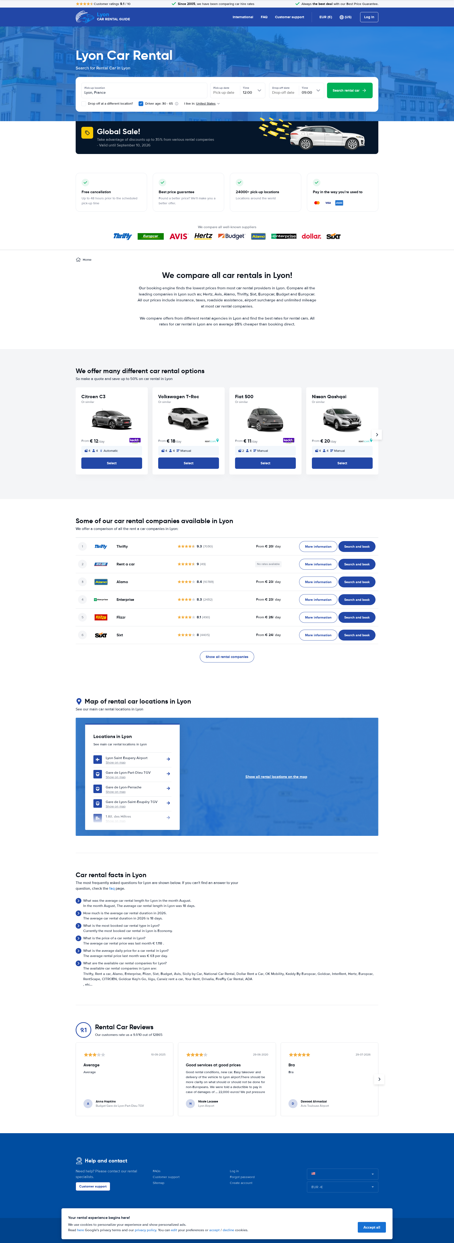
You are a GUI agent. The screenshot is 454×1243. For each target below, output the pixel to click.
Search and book (357, 546)
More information (318, 546)
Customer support (289, 17)
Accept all (371, 1227)
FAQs (157, 1171)
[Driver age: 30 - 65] (141, 103)
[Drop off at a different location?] (83, 103)
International (243, 17)
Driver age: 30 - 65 (159, 104)
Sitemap (158, 1183)
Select (112, 463)
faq (112, 888)
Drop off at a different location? (110, 104)
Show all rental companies (227, 656)
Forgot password (242, 1177)
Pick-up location (94, 88)
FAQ (264, 17)
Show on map (116, 762)
